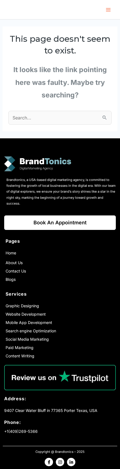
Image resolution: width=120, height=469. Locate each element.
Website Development (26, 314)
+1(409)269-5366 (21, 431)
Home (11, 253)
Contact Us (16, 271)
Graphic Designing (22, 305)
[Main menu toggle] (108, 9)
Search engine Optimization (31, 330)
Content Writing (20, 355)
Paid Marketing (19, 347)
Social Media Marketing (27, 339)
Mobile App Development (29, 322)
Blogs (11, 279)
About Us (14, 262)
